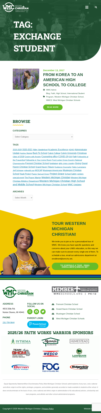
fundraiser (54, 163)
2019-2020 (17, 149)
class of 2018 (18, 156)
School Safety (71, 174)
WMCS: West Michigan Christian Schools (63, 100)
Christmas (82, 153)
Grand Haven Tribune (45, 167)
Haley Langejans (79, 167)
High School (61, 93)
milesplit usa (29, 170)
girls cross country (67, 163)
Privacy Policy (48, 409)
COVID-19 (63, 156)
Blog (48, 93)
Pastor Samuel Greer (40, 174)
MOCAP (38, 170)
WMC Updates (74, 185)
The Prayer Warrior (33, 177)
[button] (87, 7)
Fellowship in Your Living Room (39, 160)
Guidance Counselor (63, 167)
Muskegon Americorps (52, 170)
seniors (80, 174)
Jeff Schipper (18, 170)
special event (18, 177)
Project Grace (57, 173)
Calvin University (69, 153)
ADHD (71, 150)
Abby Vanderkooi (40, 149)
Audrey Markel (26, 153)
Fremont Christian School (37, 163)
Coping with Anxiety (33, 157)
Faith (75, 156)
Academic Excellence (58, 149)
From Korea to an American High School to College (64, 79)
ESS (70, 157)
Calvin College (54, 153)
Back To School (40, 153)
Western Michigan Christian (55, 177)
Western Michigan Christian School (50, 184)
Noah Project (25, 174)
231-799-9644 (8, 322)
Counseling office (49, 156)
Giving (78, 163)
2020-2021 (27, 149)
